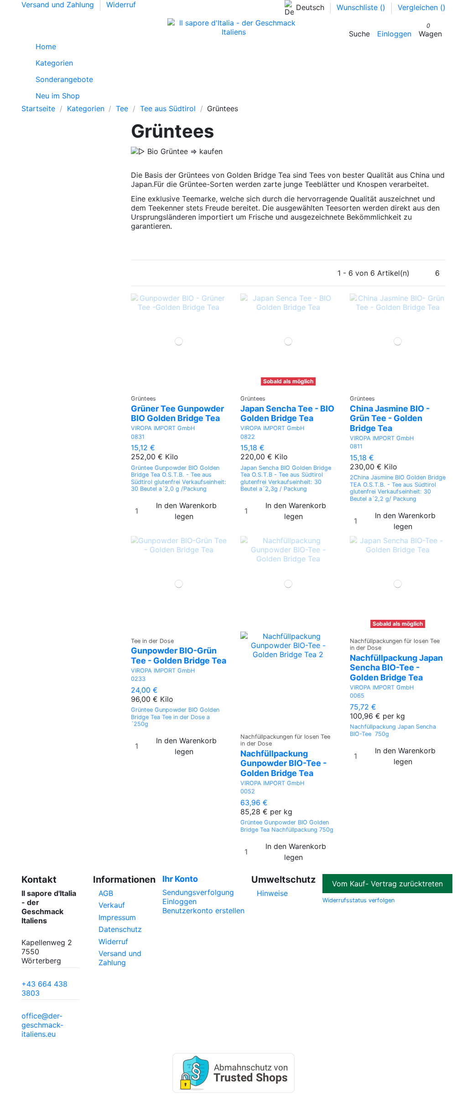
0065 (357, 695)
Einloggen (179, 901)
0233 (138, 678)
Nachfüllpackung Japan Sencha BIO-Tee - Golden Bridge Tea (396, 667)
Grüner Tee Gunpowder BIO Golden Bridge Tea (177, 413)
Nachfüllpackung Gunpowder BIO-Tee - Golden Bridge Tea (283, 763)
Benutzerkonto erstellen (203, 910)
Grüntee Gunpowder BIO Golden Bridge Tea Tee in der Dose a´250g (175, 716)
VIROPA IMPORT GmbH (163, 428)
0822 (247, 436)
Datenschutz (120, 929)
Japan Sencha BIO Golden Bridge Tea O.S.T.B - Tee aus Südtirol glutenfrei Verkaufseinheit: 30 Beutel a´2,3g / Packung (285, 478)
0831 (138, 436)
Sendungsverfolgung (198, 892)
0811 (356, 446)
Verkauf (112, 905)
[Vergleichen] (179, 386)
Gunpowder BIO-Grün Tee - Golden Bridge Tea (178, 655)
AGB (106, 893)
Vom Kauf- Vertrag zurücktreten (387, 883)
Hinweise (272, 893)
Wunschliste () (362, 7)
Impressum (117, 917)
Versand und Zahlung (58, 4)
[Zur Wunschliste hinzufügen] (173, 386)
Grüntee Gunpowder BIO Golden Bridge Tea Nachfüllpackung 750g (286, 826)
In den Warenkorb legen (186, 511)
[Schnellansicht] (184, 386)
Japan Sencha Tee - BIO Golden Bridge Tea (287, 413)
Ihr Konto (180, 879)
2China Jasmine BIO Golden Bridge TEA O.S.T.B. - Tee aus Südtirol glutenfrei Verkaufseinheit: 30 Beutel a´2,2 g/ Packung (398, 488)
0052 (247, 791)
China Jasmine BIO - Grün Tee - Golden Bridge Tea (390, 418)
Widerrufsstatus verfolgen (358, 900)
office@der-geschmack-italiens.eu (42, 1025)
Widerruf (121, 4)
